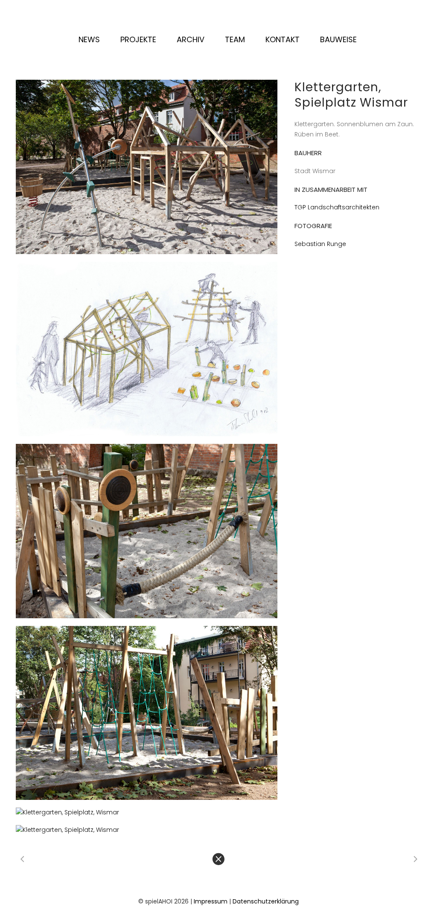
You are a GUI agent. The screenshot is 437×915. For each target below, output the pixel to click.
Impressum (210, 901)
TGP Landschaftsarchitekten (336, 207)
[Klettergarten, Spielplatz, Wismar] (146, 167)
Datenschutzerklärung (266, 901)
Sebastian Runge (320, 244)
